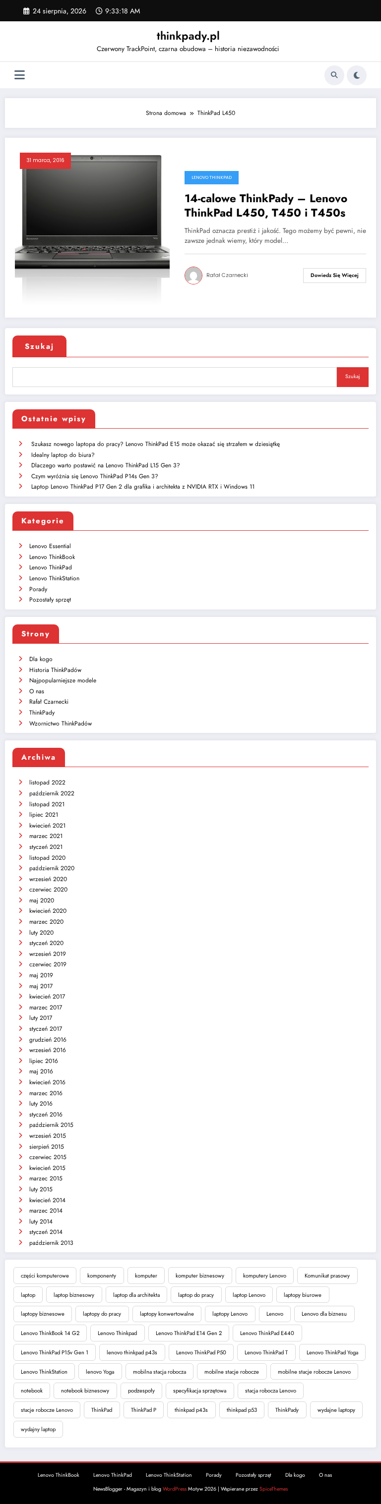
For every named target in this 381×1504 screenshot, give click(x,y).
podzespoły (141, 1390)
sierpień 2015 (46, 1146)
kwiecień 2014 (47, 1200)
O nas (36, 691)
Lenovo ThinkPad (211, 177)
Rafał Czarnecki (227, 275)
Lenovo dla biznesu (324, 1314)
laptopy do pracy (102, 1314)
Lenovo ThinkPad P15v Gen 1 (54, 1352)
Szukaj (39, 346)
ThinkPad (101, 1410)
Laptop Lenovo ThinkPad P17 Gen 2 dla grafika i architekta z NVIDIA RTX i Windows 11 (142, 486)
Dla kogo (41, 659)
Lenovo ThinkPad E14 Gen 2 (189, 1333)
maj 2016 (41, 1071)
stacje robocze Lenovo (47, 1410)
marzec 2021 (46, 836)
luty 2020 (41, 932)
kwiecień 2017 (47, 996)
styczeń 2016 (46, 1114)
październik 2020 (51, 868)
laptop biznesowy (74, 1295)
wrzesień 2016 (47, 1050)
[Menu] (19, 75)
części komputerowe (45, 1276)
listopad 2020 (47, 857)
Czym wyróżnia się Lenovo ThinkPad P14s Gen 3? (94, 476)
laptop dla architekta (136, 1295)
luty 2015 (41, 1189)
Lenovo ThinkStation (54, 578)
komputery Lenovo (264, 1276)
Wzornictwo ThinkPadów (60, 723)
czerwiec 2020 (48, 889)
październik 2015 (51, 1124)
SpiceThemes (273, 1489)
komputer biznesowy (200, 1276)
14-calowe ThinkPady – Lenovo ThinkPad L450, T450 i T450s (266, 206)
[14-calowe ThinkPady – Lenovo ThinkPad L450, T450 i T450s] (92, 227)
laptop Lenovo (249, 1295)
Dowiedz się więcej (335, 275)
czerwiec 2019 (47, 964)
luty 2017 (40, 1017)
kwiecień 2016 (47, 1082)
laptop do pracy (196, 1295)
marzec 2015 (46, 1178)
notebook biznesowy (85, 1390)
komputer (146, 1276)
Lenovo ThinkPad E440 (267, 1333)
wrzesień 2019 (47, 953)
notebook (32, 1390)
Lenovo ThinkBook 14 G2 (50, 1333)
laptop (28, 1295)
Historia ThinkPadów (55, 670)
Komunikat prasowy (327, 1276)
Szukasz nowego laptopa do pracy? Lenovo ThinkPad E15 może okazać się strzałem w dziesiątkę (155, 444)
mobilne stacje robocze (231, 1372)
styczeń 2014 (46, 1231)
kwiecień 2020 (47, 910)
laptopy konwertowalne (167, 1314)
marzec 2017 (45, 1007)
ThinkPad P (143, 1410)
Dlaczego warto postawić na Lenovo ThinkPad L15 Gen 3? (105, 465)
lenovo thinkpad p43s (132, 1352)
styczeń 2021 (46, 846)
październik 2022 (51, 793)
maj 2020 (41, 900)
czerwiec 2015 (47, 1157)
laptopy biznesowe (42, 1314)
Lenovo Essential (50, 546)
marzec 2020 (46, 921)
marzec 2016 (46, 1093)
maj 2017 (41, 986)
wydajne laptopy (336, 1410)
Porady (38, 589)
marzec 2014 (46, 1210)
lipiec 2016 (43, 1061)
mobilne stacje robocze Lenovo (314, 1372)
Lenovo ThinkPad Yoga (332, 1352)
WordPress (175, 1489)
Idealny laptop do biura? (63, 454)
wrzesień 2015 (47, 1135)
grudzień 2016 (47, 1039)
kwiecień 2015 (47, 1168)
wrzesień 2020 (48, 879)
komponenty (101, 1276)
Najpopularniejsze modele (62, 680)
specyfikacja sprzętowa (199, 1390)
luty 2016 (41, 1103)
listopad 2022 (47, 782)
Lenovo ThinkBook (52, 557)
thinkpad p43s (191, 1410)
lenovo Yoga (100, 1372)
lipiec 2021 (43, 814)
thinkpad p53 (242, 1410)
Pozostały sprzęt (50, 599)
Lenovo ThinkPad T (266, 1352)
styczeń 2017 (45, 1028)
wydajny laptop (38, 1429)
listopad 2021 (46, 804)
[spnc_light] (357, 75)
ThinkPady (42, 712)
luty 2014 (41, 1221)
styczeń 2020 (46, 943)
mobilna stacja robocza (159, 1372)
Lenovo (274, 1314)
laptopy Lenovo (230, 1314)
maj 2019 (41, 975)
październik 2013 (51, 1242)
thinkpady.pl (188, 36)
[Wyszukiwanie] (334, 75)
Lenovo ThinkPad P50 (201, 1352)
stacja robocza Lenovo (270, 1390)
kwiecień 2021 (47, 825)
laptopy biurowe (302, 1295)
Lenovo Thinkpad (117, 1333)
